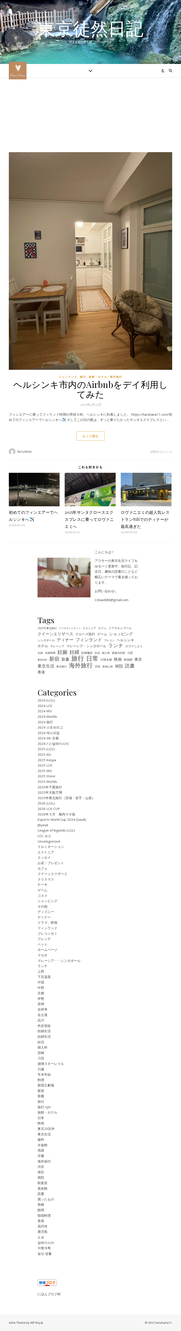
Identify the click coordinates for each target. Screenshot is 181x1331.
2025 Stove (46, 776)
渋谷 (97, 666)
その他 (42, 906)
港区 (41, 1172)
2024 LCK (45, 705)
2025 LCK (45, 765)
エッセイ (44, 857)
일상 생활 (45, 1253)
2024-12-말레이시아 (53, 743)
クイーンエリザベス (55, 633)
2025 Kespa (47, 760)
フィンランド (68, 377)
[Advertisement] (90, 119)
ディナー (65, 640)
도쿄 (41, 1237)
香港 (41, 672)
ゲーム (102, 634)
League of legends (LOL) (56, 830)
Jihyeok (43, 825)
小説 (130, 653)
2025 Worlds (47, 781)
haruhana (24, 451)
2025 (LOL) (46, 749)
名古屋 (42, 1015)
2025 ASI (44, 754)
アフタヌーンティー (70, 628)
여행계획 (44, 1248)
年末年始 (44, 1074)
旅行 (83, 377)
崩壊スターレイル (51, 1063)
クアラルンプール (120, 628)
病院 (119, 666)
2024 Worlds (47, 716)
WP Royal (36, 1323)
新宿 (54, 659)
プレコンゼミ (47, 933)
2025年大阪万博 (50, 792)
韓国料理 (44, 1215)
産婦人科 (107, 666)
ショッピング (121, 633)
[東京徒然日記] (17, 70)
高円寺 (42, 1226)
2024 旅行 (45, 722)
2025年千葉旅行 (50, 787)
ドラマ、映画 (47, 922)
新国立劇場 (46, 1085)
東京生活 (46, 666)
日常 (92, 658)
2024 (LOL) (46, 700)
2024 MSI (45, 711)
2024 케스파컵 (49, 733)
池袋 (41, 1150)
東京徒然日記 (90, 28)
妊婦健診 (87, 653)
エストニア (89, 628)
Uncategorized (49, 841)
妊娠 (62, 652)
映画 (118, 659)
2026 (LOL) (46, 803)
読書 (130, 665)
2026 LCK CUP (49, 808)
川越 (41, 1069)
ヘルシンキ (125, 639)
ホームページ (47, 949)
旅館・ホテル (98, 377)
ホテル (43, 645)
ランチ (115, 645)
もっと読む (90, 436)
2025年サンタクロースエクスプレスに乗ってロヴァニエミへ (89, 519)
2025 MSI (45, 770)
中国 (41, 982)
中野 (41, 987)
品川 (41, 1020)
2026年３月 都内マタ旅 (56, 814)
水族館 (42, 1145)
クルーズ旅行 (85, 634)
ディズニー (46, 911)
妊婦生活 (44, 1031)
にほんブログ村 (49, 1294)
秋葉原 (42, 1183)
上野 (41, 971)
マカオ (42, 955)
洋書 (41, 1155)
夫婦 (40, 652)
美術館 (42, 1188)
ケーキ (42, 884)
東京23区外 (46, 1128)
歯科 (41, 1139)
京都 (41, 993)
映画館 (128, 660)
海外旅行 (116, 377)
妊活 (97, 652)
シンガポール (46, 640)
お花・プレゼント (51, 863)
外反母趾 (44, 1025)
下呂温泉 (44, 976)
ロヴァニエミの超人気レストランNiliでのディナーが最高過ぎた (145, 519)
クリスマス (46, 879)
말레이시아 (46, 1242)
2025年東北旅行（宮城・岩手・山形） (66, 798)
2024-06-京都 (48, 738)
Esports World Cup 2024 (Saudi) (62, 819)
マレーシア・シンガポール (86, 646)
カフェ (102, 628)
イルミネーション (51, 846)
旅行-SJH (44, 1107)
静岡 (41, 1210)
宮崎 (41, 1053)
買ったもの (46, 1199)
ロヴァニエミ (134, 646)
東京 (138, 659)
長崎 (41, 1204)
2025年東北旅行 (47, 628)
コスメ (42, 895)
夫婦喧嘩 (50, 652)
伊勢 (41, 998)
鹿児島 (42, 1231)
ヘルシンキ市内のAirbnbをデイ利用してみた (90, 389)
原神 (41, 1004)
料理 (41, 1080)
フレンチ (44, 939)
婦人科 (106, 652)
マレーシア (57, 646)
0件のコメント (161, 451)
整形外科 (42, 659)
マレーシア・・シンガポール (59, 960)
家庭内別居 (118, 652)
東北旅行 (61, 666)
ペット (42, 944)
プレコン (109, 640)
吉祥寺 (42, 1009)
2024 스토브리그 (50, 727)
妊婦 (74, 652)
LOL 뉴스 (44, 836)
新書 (65, 659)
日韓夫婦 (106, 660)
